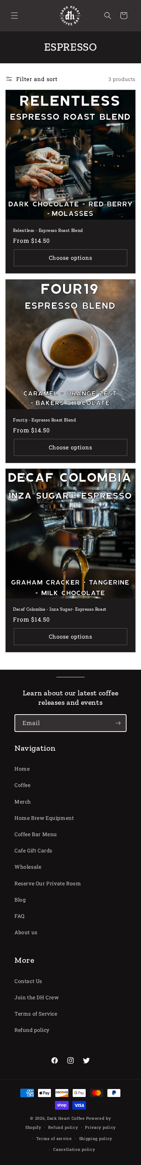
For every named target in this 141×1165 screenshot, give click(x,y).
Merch (22, 801)
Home (22, 768)
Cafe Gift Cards (33, 850)
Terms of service (54, 1138)
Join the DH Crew (36, 997)
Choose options (70, 257)
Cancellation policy (74, 1149)
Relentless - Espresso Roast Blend (48, 230)
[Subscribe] (118, 723)
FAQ (19, 915)
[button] (14, 16)
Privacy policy (100, 1127)
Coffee (22, 784)
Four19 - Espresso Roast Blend (44, 420)
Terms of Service (35, 1013)
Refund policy (32, 1029)
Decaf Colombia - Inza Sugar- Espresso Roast (60, 609)
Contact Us (28, 981)
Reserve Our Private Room (47, 883)
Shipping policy (95, 1138)
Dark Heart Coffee (66, 1118)
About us (26, 932)
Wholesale (27, 866)
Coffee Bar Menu (35, 834)
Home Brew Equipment (44, 817)
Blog (20, 899)
